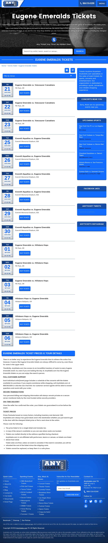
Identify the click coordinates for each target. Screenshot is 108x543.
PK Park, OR (19, 88)
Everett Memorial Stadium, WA (27, 141)
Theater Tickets (44, 486)
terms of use (29, 524)
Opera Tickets (44, 509)
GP (101, 501)
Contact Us (8, 493)
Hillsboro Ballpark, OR (23, 301)
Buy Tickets (24, 93)
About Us (7, 484)
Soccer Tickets (26, 497)
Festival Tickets (44, 506)
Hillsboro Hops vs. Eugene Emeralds (31, 298)
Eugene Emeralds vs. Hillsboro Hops (31, 245)
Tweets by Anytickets (86, 212)
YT (86, 506)
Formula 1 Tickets (27, 514)
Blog (6, 490)
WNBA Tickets (26, 506)
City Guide (8, 496)
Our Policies (26, 520)
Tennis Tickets (26, 489)
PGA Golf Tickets (27, 486)
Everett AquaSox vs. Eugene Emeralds (32, 138)
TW (91, 501)
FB (86, 501)
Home (6, 481)
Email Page (8, 502)
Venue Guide (8, 499)
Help (6, 487)
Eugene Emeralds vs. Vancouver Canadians (35, 85)
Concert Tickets (44, 483)
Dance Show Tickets (46, 503)
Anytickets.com (21, 528)
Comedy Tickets (44, 489)
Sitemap (16, 520)
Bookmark (7, 520)
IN (96, 501)
